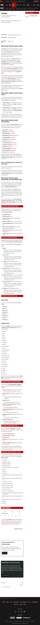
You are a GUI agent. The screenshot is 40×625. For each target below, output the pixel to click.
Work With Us (32, 621)
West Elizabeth (11, 131)
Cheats (22, 10)
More (34, 5)
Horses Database (6, 522)
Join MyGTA (36, 1)
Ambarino (9, 141)
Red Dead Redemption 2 (14, 524)
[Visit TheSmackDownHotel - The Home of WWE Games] (12, 618)
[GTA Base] (2, 5)
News (7, 5)
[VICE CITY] (28, 5)
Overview (6, 8)
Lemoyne (10, 129)
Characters (2, 10)
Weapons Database (15, 522)
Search (23, 621)
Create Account (15, 1)
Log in (9, 1)
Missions (13, 10)
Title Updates (18, 8)
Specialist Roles (31, 10)
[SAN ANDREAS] (24, 5)
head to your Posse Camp (6, 54)
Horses (29, 8)
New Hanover (15, 135)
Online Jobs (26, 10)
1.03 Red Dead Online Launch (14, 34)
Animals (36, 8)
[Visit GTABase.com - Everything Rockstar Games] (19, 618)
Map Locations (24, 8)
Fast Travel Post (5, 202)
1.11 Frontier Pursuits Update (11, 67)
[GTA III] (31, 5)
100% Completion (8, 10)
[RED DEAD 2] (14, 5)
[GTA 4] (20, 5)
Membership (22, 1)
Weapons (32, 8)
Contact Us (10, 621)
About (7, 621)
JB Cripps (15, 185)
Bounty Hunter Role (7, 228)
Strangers (18, 10)
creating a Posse (4, 115)
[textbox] (12, 587)
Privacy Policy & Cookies (17, 621)
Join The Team (6, 575)
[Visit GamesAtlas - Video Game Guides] (26, 618)
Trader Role (10, 41)
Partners (27, 621)
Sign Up (4, 553)
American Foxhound (7, 433)
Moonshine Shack (33, 15)
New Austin (12, 133)
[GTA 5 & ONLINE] (17, 5)
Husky (4, 439)
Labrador (5, 437)
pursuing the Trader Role (6, 431)
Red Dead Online (12, 8)
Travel (2, 64)
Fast (21, 63)
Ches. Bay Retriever (7, 435)
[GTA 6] (10, 5)
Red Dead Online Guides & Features (9, 521)
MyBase (1, 1)
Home (3, 602)
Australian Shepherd (7, 442)
